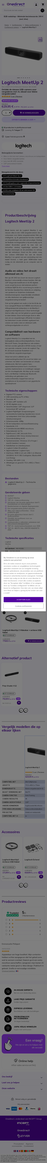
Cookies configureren (23, 606)
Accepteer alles (23, 599)
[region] (23, 581)
